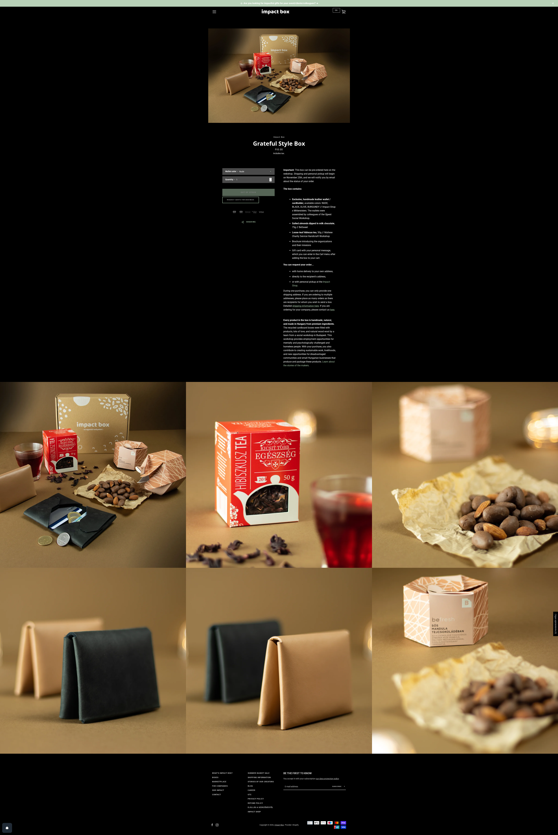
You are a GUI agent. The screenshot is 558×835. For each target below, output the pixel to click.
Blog (250, 786)
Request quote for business (240, 200)
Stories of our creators (261, 782)
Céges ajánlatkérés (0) (556, 624)
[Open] (7, 828)
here (332, 309)
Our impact (218, 790)
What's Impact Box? (222, 773)
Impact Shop (254, 812)
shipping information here (305, 306)
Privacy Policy (256, 799)
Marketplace (219, 782)
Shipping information (259, 777)
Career (251, 790)
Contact (216, 795)
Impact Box (279, 825)
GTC (250, 795)
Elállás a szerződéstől (260, 807)
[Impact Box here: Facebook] (212, 824)
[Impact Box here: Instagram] (217, 824)
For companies (220, 786)
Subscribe (337, 786)
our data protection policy (327, 778)
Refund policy (255, 803)
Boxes (215, 777)
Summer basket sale (259, 773)
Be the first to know (297, 773)
